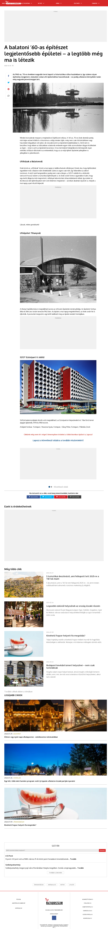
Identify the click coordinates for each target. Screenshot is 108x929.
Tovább (73, 859)
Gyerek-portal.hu (88, 914)
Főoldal (18, 899)
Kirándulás (52, 885)
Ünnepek (94, 3)
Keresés (102, 850)
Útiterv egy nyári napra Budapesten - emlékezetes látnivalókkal (31, 737)
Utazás (71, 885)
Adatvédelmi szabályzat (18, 903)
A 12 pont (9, 856)
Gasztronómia (25, 3)
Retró (40, 3)
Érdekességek (39, 885)
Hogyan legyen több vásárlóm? (54, 910)
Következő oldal (61, 487)
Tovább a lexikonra (55, 873)
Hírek (57, 3)
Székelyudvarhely (12, 865)
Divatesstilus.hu (87, 910)
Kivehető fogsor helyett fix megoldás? (20, 825)
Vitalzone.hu (87, 903)
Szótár (55, 846)
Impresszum (18, 908)
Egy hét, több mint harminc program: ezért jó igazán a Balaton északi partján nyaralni (39, 781)
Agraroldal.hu (87, 918)
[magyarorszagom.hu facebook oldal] (54, 918)
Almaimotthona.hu (87, 899)
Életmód (77, 3)
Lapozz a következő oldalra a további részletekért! (58, 440)
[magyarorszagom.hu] (13, 3)
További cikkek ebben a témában (18, 691)
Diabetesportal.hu (87, 907)
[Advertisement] (55, 27)
